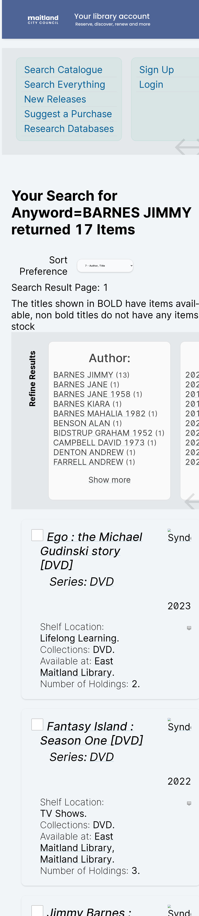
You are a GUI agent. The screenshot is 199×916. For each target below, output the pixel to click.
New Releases (55, 99)
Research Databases (69, 128)
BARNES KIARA (81, 404)
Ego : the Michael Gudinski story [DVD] (91, 551)
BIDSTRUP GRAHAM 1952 (103, 433)
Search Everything (64, 84)
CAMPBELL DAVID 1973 (99, 442)
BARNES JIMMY (83, 375)
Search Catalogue (63, 69)
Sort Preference (43, 265)
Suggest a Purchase (68, 114)
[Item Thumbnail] (179, 537)
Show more (109, 480)
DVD (102, 581)
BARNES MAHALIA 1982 (99, 413)
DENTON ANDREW (88, 452)
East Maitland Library (76, 666)
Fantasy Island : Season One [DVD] (91, 733)
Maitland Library (76, 859)
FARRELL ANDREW (88, 462)
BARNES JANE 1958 (92, 394)
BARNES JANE (80, 384)
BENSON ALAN (81, 423)
